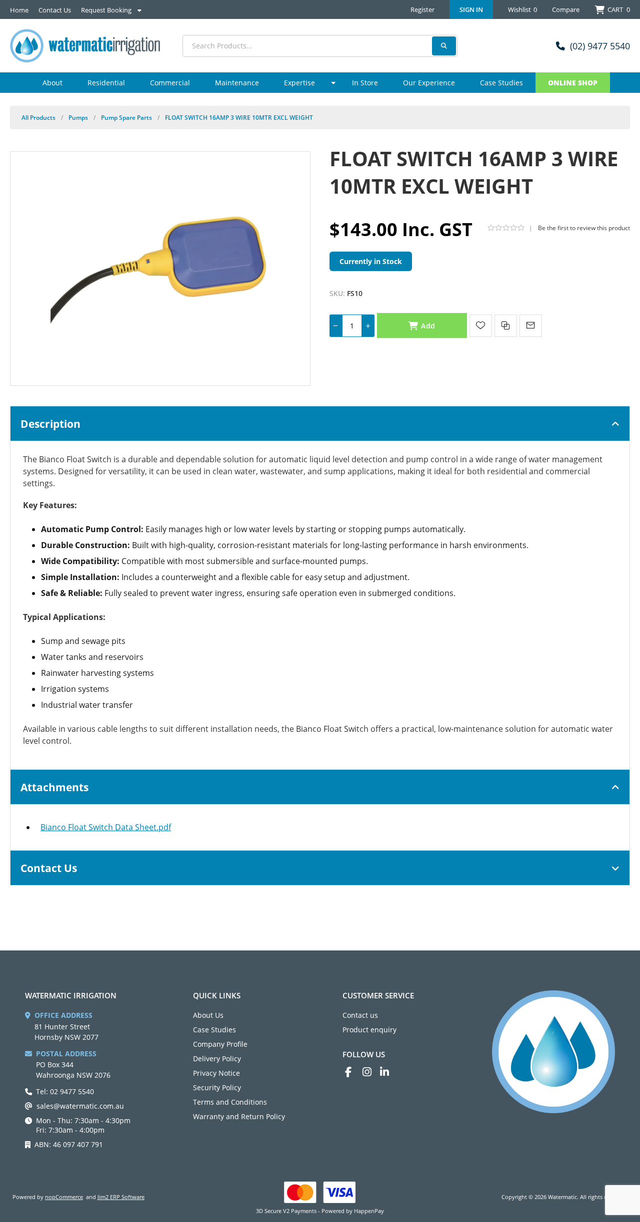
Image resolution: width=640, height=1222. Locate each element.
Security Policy (217, 1087)
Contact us (360, 1015)
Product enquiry (369, 1029)
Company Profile (220, 1044)
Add (428, 325)
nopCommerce (64, 1197)
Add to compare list (505, 325)
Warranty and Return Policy (239, 1116)
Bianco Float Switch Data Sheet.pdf (105, 827)
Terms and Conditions (230, 1102)
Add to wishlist (481, 325)
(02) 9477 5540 (600, 46)
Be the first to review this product (584, 228)
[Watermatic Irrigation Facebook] (353, 1072)
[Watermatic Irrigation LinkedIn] (389, 1072)
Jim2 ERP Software (121, 1197)
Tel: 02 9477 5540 (65, 1091)
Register (422, 9)
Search (444, 45)
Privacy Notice (216, 1073)
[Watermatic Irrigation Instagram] (371, 1072)
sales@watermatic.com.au (80, 1106)
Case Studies (214, 1029)
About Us (208, 1015)
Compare (566, 9)
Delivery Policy (217, 1058)
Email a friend (531, 325)
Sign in (471, 9)
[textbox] (320, 46)
